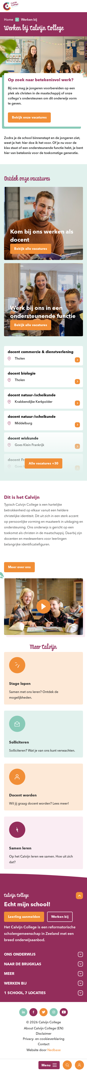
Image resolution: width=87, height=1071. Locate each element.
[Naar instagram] (54, 1012)
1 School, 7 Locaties (25, 992)
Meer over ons (19, 567)
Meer (9, 973)
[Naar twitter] (43, 1012)
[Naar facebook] (33, 1012)
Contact (43, 1044)
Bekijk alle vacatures (30, 249)
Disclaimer (43, 1033)
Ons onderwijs (20, 954)
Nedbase (54, 1050)
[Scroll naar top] (79, 895)
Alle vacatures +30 (43, 463)
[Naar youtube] (64, 1012)
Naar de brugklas (22, 964)
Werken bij (15, 983)
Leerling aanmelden (24, 917)
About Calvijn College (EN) (43, 1028)
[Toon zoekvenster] (67, 1065)
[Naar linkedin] (23, 1012)
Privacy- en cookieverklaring (43, 1039)
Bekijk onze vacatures (29, 117)
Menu (46, 1065)
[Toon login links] (79, 1065)
